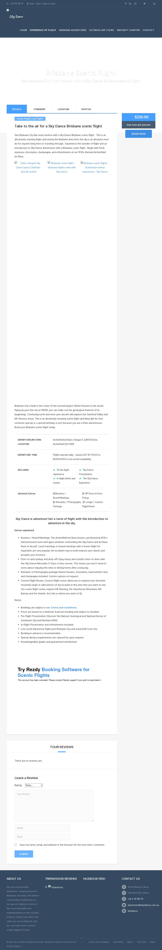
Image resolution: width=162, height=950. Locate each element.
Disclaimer (118, 942)
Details (16, 109)
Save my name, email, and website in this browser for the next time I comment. (62, 844)
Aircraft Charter (128, 30)
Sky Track (141, 942)
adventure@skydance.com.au (143, 905)
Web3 (152, 942)
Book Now (138, 133)
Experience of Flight (43, 30)
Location (63, 109)
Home (23, 30)
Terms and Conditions (99, 942)
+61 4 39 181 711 (135, 898)
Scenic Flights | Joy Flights (30, 118)
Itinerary (39, 109)
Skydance (133, 910)
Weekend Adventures (72, 30)
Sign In (130, 942)
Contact (148, 30)
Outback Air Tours (101, 30)
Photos (86, 109)
